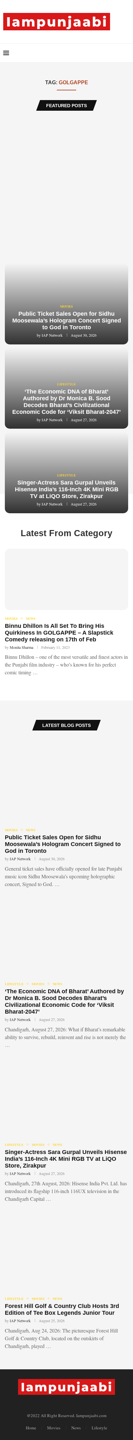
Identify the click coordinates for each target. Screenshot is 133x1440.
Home (31, 1428)
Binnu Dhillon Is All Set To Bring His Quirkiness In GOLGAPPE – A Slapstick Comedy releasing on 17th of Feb (59, 633)
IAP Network (52, 335)
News (31, 618)
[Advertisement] (66, 186)
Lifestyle (66, 384)
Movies (66, 306)
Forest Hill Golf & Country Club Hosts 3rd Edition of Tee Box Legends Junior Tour (62, 1309)
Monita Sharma (21, 647)
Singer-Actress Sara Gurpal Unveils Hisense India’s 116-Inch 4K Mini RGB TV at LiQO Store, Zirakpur (66, 489)
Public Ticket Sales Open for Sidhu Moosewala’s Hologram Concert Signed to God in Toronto (66, 321)
